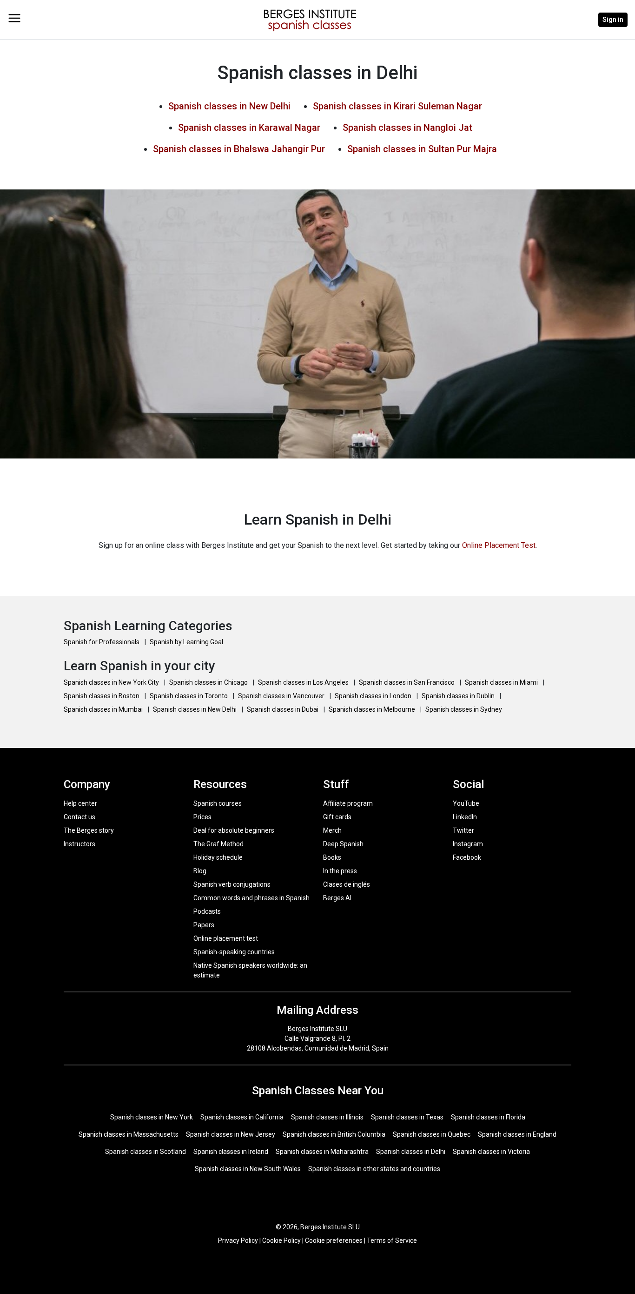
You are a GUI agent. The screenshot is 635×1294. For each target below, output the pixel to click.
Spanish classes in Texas (407, 1117)
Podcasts (207, 911)
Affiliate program (348, 803)
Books (332, 857)
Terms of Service (392, 1240)
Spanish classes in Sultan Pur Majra (422, 149)
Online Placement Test (499, 545)
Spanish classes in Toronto (189, 696)
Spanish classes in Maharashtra (322, 1151)
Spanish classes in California (242, 1117)
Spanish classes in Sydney (463, 709)
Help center (80, 803)
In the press (340, 871)
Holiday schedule (218, 857)
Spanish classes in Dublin (459, 696)
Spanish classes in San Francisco (407, 682)
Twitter (463, 830)
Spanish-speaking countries (234, 952)
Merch (332, 830)
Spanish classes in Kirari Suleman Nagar (397, 106)
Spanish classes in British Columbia (334, 1134)
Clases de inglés (346, 884)
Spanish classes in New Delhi (229, 106)
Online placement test (225, 938)
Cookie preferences (334, 1240)
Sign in (612, 19)
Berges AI (337, 898)
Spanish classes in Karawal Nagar (249, 127)
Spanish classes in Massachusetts (129, 1134)
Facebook (467, 857)
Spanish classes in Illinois (327, 1117)
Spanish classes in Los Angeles (304, 682)
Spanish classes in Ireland (230, 1151)
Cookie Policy (281, 1240)
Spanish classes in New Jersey (230, 1134)
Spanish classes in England (517, 1134)
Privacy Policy (238, 1240)
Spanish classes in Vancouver (282, 696)
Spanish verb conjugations (232, 884)
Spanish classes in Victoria (491, 1151)
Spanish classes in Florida (488, 1117)
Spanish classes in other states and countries (374, 1169)
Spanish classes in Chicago (209, 682)
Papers (203, 925)
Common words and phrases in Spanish (251, 898)
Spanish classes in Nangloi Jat (407, 127)
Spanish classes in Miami (502, 682)
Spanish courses (217, 803)
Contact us (79, 817)
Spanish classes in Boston (102, 696)
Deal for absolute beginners (233, 830)
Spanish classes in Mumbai (104, 709)
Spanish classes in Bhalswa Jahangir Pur (239, 149)
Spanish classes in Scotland (145, 1151)
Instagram (468, 844)
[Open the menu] (14, 18)
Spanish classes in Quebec (431, 1134)
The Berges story (89, 830)
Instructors (79, 844)
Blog (199, 871)
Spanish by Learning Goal (186, 642)
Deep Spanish (343, 844)
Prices (202, 817)
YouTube (466, 803)
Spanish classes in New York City (112, 682)
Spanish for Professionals (102, 642)
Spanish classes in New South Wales (248, 1169)
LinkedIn (465, 817)
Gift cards (337, 817)
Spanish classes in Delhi (410, 1151)
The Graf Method (218, 844)
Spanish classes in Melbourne (373, 709)
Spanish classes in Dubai (283, 709)
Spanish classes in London (374, 696)
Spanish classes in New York (151, 1117)
